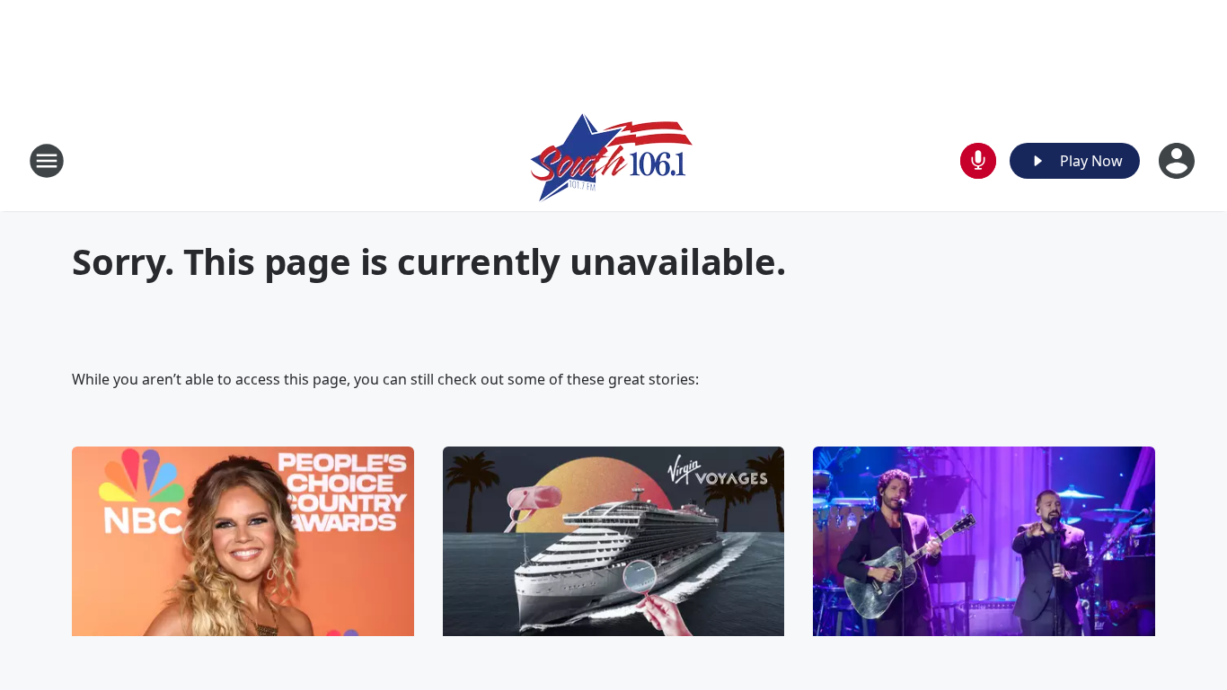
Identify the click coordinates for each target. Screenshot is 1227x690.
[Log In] (1178, 161)
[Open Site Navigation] (47, 161)
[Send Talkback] (978, 161)
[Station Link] (614, 160)
